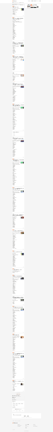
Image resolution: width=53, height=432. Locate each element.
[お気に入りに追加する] (23, 15)
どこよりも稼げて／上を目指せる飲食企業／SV (18, 230)
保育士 (13, 73)
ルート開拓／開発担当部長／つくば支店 (17, 269)
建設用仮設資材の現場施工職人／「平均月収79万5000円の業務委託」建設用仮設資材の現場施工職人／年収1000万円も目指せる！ (18, 298)
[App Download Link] (32, 7)
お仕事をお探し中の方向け (19, 425)
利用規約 (26, 425)
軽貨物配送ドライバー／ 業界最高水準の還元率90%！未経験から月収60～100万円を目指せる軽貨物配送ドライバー (18, 43)
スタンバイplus (34, 425)
